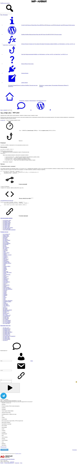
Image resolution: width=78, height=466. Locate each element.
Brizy (3, 435)
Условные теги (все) (4, 231)
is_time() (4, 302)
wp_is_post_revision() (7, 321)
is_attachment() (5, 256)
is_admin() (5, 253)
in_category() (5, 249)
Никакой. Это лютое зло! (6, 402)
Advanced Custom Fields (6, 412)
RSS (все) (43, 25)
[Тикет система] (50, 110)
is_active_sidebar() (6, 252)
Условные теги (31, 43)
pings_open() (5, 307)
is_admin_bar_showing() (7, 254)
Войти (32, 360)
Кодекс (35, 34)
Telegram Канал (34, 25)
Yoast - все (69, 43)
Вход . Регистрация (4, 14)
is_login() (4, 275)
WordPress (27, 34)
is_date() (4, 264)
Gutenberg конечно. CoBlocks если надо (9, 414)
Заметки (26, 82)
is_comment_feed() (6, 262)
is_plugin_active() (6, 287)
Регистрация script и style (41, 100)
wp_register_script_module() (8, 227)
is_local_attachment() (6, 274)
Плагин (44, 34)
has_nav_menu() (6, 242)
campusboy (5, 110)
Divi (2, 415)
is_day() (4, 265)
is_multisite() (5, 279)
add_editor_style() (6, 327)
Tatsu (3, 441)
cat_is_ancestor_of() (6, 234)
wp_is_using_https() (6, 323)
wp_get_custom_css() (6, 335)
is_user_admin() (5, 304)
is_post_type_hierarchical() (7, 289)
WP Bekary (4, 409)
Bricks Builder (4, 427)
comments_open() (6, 236)
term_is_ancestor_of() (6, 315)
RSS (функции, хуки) (49, 25)
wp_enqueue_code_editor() (7, 331)
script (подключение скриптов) (6, 218)
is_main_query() (6, 276)
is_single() (5, 293)
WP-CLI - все (13, 44)
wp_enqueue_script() (6, 224)
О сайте (25, 25)
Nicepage (3, 438)
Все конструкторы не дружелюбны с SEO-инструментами (12, 420)
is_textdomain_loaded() (7, 301)
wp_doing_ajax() (6, 317)
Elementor (3, 404)
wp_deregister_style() (6, 330)
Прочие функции (32, 100)
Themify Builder (5, 440)
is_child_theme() (6, 261)
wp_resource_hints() (6, 338)
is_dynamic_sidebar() (6, 266)
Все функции (22, 100)
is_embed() (5, 268)
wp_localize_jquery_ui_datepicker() (9, 336)
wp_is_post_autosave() (7, 320)
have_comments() (6, 247)
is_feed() (4, 270)
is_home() (4, 273)
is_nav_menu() (5, 280)
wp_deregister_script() (7, 222)
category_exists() (6, 235)
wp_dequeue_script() (6, 221)
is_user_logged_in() (6, 305)
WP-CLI (53, 34)
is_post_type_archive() (7, 288)
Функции (27, 43)
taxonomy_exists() (6, 313)
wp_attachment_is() (6, 316)
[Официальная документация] (40, 110)
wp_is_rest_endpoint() (7, 322)
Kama (1, 110)
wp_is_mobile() (5, 319)
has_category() (5, 239)
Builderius (3, 443)
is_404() (4, 251)
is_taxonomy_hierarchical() (7, 300)
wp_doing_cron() (6, 318)
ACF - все (73, 43)
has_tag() (4, 245)
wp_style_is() (2, 120)
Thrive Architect (4, 437)
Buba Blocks (4, 445)
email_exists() (5, 237)
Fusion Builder (4, 419)
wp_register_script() (6, 226)
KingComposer (4, 433)
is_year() (4, 306)
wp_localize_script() (6, 225)
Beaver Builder (4, 425)
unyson (3, 428)
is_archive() (5, 255)
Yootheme (3, 430)
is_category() (5, 260)
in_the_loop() (5, 250)
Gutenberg (3, 407)
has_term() (5, 246)
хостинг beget (12, 461)
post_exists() (5, 308)
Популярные (42, 43)
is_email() (4, 267)
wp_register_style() (6, 337)
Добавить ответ (3, 446)
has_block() (5, 238)
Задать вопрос (31, 63)
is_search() (5, 292)
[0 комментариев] (21, 110)
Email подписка (72, 25)
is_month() (5, 277)
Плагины (26, 73)
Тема (47, 34)
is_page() (4, 283)
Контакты (29, 25)
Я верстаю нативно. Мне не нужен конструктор (10, 406)
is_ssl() (4, 296)
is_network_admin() (6, 281)
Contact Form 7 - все (6, 44)
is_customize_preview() (7, 263)
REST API (50, 34)
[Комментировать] (10, 388)
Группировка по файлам (49, 43)
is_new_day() (5, 282)
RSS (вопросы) (66, 25)
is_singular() (5, 294)
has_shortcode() (5, 244)
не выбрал (4, 432)
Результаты (74, 449)
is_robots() (5, 291)
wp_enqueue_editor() (6, 333)
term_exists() (5, 314)
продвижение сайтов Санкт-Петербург (7, 459)
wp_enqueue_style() (6, 334)
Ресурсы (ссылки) (58, 34)
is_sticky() (5, 297)
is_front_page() (5, 271)
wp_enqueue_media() (6, 223)
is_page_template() (6, 284)
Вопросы (26, 63)
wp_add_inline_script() (7, 220)
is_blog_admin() (6, 258)
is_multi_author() (6, 278)
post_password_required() (7, 309)
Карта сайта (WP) (39, 34)
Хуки (24, 54)
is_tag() (4, 298)
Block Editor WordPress (6, 422)
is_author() (5, 257)
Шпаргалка (31, 34)
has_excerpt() (5, 241)
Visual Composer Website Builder (7, 410)
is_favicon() (5, 269)
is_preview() (5, 290)
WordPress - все (56, 43)
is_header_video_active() (7, 272)
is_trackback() (5, 303)
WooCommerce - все (63, 43)
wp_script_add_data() (6, 228)
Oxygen (3, 417)
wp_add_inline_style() (7, 328)
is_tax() (4, 299)
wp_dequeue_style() (6, 329)
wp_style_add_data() (6, 339)
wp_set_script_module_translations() (9, 229)
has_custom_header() (6, 240)
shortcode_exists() (6, 310)
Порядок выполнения (30, 54)
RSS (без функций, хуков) (58, 25)
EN (30, 110)
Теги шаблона (37, 43)
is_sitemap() (5, 295)
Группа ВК (39, 25)
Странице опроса (18, 453)
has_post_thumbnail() (6, 243)
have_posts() (5, 248)
